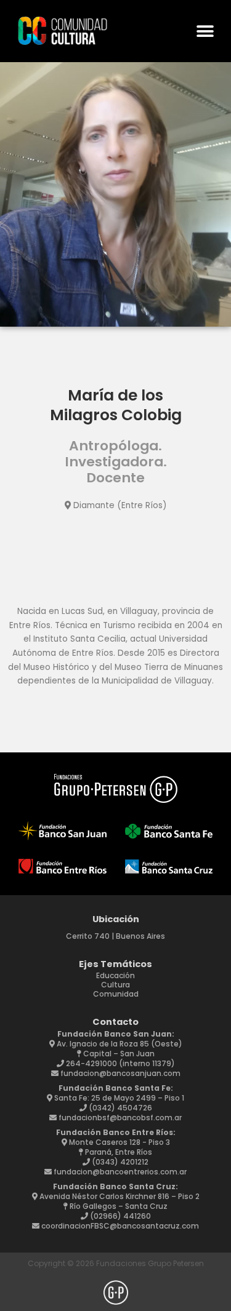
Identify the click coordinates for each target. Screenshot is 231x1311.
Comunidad (116, 994)
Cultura (115, 984)
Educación (115, 975)
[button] (205, 31)
